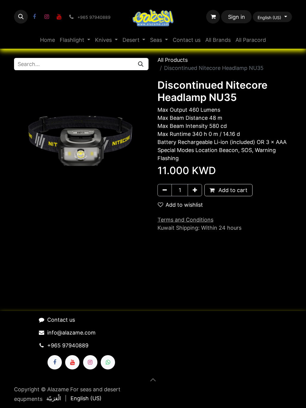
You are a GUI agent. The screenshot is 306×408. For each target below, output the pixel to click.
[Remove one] (164, 190)
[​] (34, 16)
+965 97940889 (67, 345)
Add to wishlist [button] (184, 205)
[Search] (141, 64)
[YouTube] (58, 16)
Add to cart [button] (232, 190)
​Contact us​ (61, 320)
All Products (172, 60)
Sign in (236, 17)
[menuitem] (47, 39)
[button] (21, 17)
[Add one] (195, 190)
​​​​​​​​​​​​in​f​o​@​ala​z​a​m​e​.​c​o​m (71, 332)
